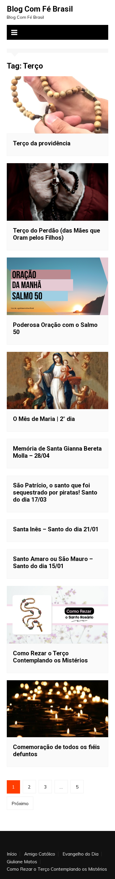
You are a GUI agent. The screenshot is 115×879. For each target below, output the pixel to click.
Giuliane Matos (22, 861)
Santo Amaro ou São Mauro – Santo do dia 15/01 (53, 562)
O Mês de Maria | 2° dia (44, 418)
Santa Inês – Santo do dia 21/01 (55, 529)
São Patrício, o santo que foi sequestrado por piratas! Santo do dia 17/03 (55, 492)
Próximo (20, 803)
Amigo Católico (39, 854)
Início (12, 854)
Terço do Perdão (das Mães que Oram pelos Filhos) (56, 234)
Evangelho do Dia (80, 854)
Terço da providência (41, 143)
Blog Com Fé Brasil (40, 8)
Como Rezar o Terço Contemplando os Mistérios (50, 657)
